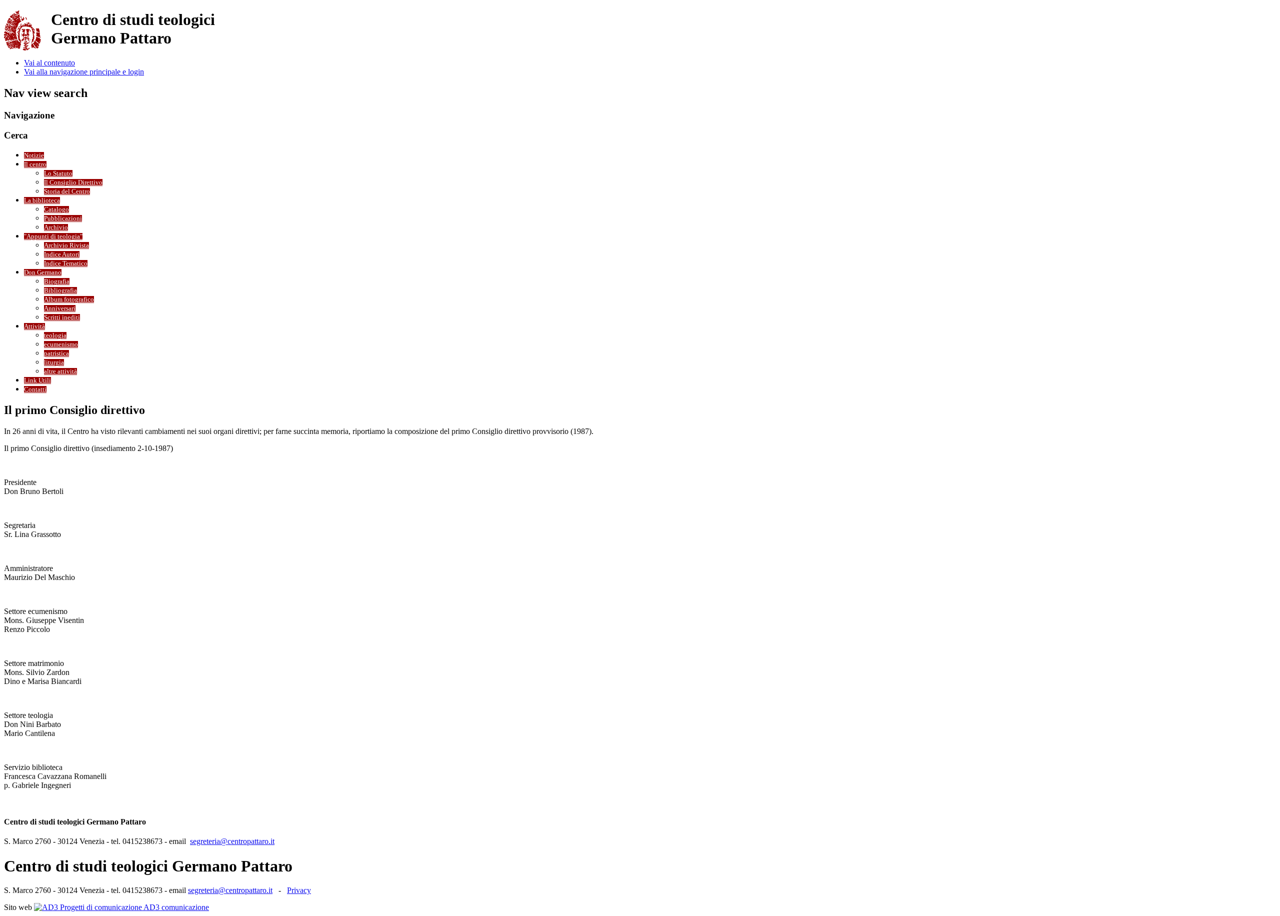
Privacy (299, 890)
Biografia (57, 281)
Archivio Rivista (66, 245)
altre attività (60, 371)
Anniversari (60, 308)
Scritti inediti (62, 317)
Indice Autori (62, 254)
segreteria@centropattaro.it (232, 841)
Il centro (35, 164)
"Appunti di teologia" (53, 236)
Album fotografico (69, 299)
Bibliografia (60, 290)
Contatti (35, 389)
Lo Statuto (58, 173)
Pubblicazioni (63, 218)
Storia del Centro (67, 191)
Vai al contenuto (49, 62)
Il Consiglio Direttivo (73, 182)
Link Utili (37, 380)
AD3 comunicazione (175, 907)
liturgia (54, 362)
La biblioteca (42, 200)
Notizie (34, 155)
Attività (34, 326)
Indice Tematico (66, 263)
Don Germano (43, 272)
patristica (56, 353)
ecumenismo (61, 344)
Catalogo (56, 209)
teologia (55, 335)
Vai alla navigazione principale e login (84, 72)
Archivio (56, 227)
